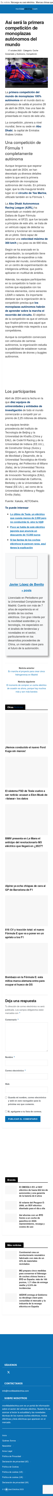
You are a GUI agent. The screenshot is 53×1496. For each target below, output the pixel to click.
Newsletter (6, 1445)
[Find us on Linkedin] (29, 1372)
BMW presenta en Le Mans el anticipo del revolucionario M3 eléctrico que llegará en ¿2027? (24, 842)
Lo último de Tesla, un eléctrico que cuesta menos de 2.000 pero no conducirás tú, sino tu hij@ (28, 518)
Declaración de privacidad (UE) (15, 1461)
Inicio (4, 1435)
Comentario (12, 1019)
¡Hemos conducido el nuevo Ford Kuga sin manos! (25, 749)
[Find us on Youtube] (24, 1372)
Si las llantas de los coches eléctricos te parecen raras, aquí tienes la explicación (28, 543)
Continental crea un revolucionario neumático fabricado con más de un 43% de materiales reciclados (32, 1258)
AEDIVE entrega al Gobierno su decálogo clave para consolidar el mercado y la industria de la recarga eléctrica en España (33, 1300)
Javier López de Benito (26, 584)
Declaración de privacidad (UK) (15, 1482)
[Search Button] (49, 8)
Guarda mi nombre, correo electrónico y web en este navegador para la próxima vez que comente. (27, 1101)
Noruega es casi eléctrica (22, 2)
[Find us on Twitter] (8, 1372)
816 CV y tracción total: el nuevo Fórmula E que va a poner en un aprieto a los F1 (24, 933)
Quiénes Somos (9, 1440)
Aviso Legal (7, 1450)
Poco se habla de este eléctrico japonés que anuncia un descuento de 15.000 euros (27, 530)
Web (7, 1083)
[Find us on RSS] (19, 1372)
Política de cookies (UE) (12, 1471)
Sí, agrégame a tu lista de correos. (24, 1111)
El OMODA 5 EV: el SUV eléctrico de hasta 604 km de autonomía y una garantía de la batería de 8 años (33, 1191)
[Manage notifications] (6, 1489)
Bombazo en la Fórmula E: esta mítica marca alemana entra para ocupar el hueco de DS (25, 980)
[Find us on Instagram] (14, 1372)
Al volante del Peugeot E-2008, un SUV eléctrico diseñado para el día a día (32, 1205)
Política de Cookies (10, 1466)
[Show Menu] (3, 8)
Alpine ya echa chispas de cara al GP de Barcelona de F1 (25, 887)
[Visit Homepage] (26, 9)
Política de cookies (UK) (12, 1477)
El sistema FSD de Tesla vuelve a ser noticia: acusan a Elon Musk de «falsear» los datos (26, 794)
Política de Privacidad (11, 1456)
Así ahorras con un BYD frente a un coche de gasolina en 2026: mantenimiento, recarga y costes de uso (32, 1221)
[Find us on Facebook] (3, 1372)
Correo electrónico (15, 1070)
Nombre (10, 1057)
